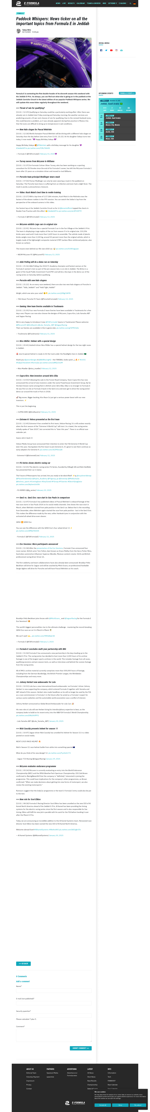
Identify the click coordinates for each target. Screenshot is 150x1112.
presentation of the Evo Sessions (50, 548)
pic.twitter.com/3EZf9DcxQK (51, 450)
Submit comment (79, 1048)
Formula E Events (126, 93)
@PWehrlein (41, 145)
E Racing (122, 3)
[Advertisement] (54, 592)
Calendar (81, 3)
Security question (23, 1012)
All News (90, 1073)
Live (64, 3)
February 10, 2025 (43, 490)
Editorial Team (31, 1073)
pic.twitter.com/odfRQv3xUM (51, 363)
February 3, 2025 (47, 642)
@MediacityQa (73, 478)
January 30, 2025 (56, 721)
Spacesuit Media (52, 1073)
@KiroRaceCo (32, 325)
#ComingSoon (35, 481)
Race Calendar (113, 1085)
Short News (91, 1077)
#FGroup (55, 481)
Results (71, 3)
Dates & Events (92, 1089)
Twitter (106, 50)
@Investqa (63, 478)
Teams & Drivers (93, 3)
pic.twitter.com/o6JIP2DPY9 (70, 211)
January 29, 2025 (53, 759)
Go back (25, 964)
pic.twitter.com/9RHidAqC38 (43, 636)
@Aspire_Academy (39, 478)
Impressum (30, 1081)
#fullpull (19, 363)
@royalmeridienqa (84, 475)
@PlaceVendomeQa (24, 478)
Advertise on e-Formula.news (72, 1074)
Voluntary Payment (32, 1077)
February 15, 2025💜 (48, 154)
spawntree (50, 1077)
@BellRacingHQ (45, 360)
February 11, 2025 (47, 334)
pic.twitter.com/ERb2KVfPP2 (27, 715)
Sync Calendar (112, 1089)
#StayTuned (46, 481)
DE (134, 3)
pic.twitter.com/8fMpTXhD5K (27, 531)
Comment (20, 1027)
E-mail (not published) (25, 999)
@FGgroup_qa (53, 478)
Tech (109, 1077)
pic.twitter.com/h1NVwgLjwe (67, 249)
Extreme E (112, 3)
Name (20, 987)
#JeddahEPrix (21, 148)
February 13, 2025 (47, 217)
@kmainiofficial (66, 208)
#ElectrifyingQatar (75, 481)
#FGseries (63, 481)
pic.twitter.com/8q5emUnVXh (28, 484)
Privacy (28, 1085)
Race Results (91, 1081)
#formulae (35, 363)
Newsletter (121, 50)
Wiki (104, 3)
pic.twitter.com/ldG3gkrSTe (70, 829)
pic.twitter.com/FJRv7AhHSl (39, 148)
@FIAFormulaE (52, 322)
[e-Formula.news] (27, 3)
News (58, 3)
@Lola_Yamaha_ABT (46, 325)
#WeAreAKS (54, 829)
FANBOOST (112, 1081)
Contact (29, 1089)
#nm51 (83, 360)
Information (112, 1073)
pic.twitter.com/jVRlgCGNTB (59, 293)
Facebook (101, 50)
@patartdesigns (30, 360)
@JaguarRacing (61, 325)
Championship (92, 1085)
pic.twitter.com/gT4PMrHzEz (67, 328)
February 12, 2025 (49, 368)
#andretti (27, 363)
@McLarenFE (21, 325)
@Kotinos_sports (23, 481)
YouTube (111, 50)
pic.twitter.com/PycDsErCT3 (59, 753)
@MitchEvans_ (55, 618)
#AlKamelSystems (41, 829)
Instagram (116, 50)
